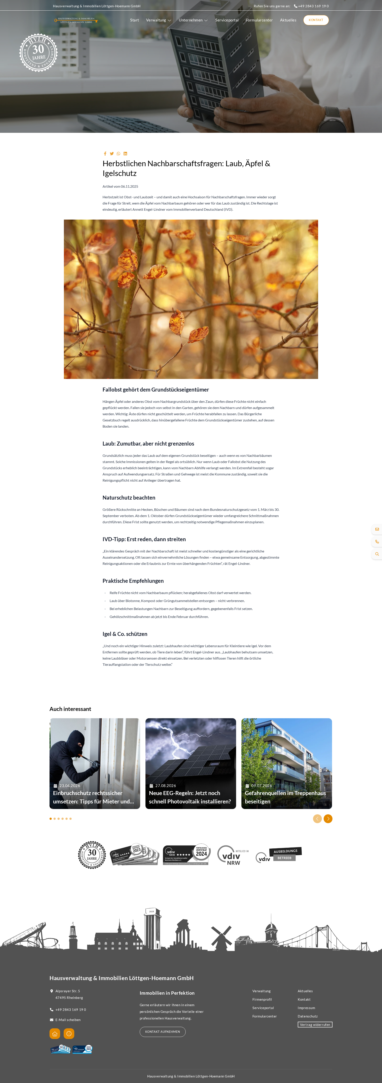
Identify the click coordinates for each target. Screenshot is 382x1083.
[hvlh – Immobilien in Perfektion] (76, 20)
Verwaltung (156, 20)
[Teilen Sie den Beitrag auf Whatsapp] (118, 153)
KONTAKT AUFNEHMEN (162, 1031)
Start (134, 20)
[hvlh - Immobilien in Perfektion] (55, 1033)
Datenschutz (308, 1016)
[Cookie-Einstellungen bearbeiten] (69, 1033)
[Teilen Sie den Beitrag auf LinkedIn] (125, 153)
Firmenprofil (262, 999)
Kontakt (316, 20)
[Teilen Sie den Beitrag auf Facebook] (105, 153)
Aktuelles (288, 20)
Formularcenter (259, 20)
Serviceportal (227, 20)
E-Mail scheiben (68, 1020)
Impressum (306, 1008)
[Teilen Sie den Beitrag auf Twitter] (112, 153)
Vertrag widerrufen (315, 1025)
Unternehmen (191, 20)
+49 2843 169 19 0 (313, 6)
